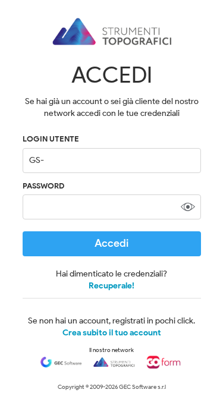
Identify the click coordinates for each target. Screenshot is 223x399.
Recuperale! (111, 286)
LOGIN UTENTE (51, 138)
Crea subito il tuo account (111, 333)
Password (43, 185)
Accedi (111, 243)
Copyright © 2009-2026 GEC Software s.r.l (112, 387)
